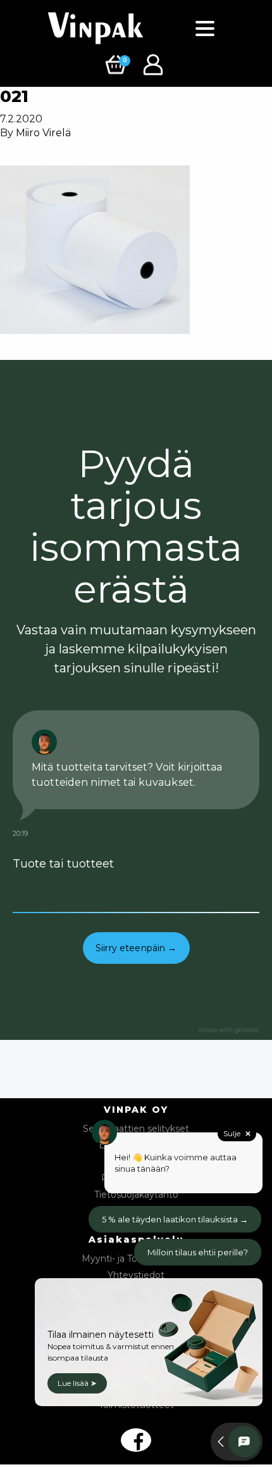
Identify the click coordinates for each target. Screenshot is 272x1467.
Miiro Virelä (43, 133)
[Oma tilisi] (154, 64)
